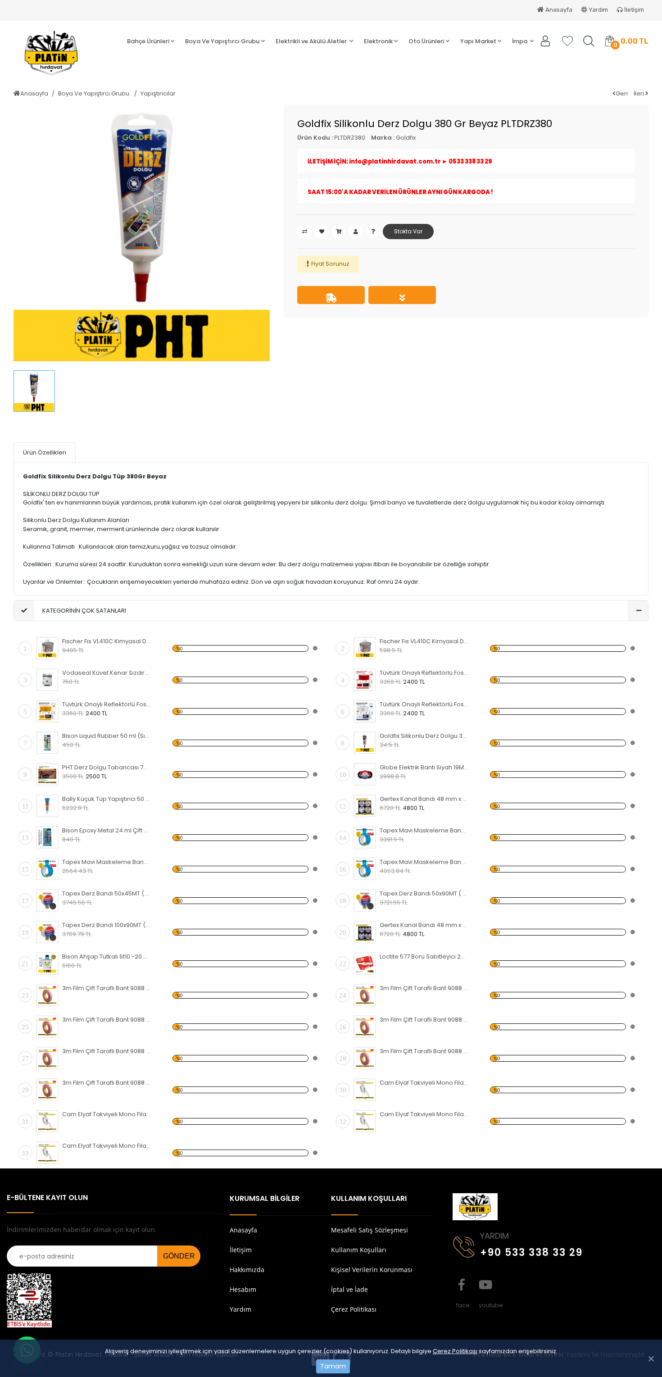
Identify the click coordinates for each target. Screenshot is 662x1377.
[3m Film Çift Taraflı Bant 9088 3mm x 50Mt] (47, 995)
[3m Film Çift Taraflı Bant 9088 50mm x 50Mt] (47, 1090)
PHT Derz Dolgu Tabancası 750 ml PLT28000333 (106, 767)
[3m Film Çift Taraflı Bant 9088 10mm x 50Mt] (47, 1027)
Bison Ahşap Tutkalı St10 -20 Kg (106, 956)
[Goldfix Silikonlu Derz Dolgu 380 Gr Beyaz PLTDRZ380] (365, 743)
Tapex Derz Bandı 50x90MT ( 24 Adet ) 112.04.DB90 (424, 893)
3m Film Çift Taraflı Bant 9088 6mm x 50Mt (424, 988)
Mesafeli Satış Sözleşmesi (369, 1230)
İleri (639, 93)
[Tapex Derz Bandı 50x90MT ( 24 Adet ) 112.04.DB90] (365, 900)
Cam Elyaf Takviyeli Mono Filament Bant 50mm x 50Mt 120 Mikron (424, 1114)
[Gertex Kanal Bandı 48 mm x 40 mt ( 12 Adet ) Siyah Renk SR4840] (365, 932)
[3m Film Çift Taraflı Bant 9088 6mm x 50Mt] (365, 995)
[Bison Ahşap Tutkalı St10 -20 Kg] (47, 963)
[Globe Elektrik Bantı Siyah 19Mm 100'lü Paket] (365, 774)
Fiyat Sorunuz (330, 263)
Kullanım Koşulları (358, 1249)
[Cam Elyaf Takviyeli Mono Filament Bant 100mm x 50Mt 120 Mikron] (47, 1153)
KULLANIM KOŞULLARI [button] (369, 1198)
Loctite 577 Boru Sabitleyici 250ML (424, 956)
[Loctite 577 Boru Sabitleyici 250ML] (365, 963)
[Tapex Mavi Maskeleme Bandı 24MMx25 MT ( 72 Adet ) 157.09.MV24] (365, 869)
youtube (484, 1285)
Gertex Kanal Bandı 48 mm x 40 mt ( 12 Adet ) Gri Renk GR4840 (424, 799)
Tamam (333, 1366)
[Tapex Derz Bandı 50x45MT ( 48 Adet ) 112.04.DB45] (47, 900)
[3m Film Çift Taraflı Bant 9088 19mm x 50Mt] (47, 1058)
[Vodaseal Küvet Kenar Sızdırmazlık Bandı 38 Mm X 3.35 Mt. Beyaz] (47, 680)
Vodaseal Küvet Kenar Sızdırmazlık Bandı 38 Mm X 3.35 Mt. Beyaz (106, 672)
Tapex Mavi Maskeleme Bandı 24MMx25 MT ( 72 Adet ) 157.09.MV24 (424, 862)
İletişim (633, 9)
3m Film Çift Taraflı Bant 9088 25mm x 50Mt (424, 1051)
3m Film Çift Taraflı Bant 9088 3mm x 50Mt (106, 988)
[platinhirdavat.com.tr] (61, 53)
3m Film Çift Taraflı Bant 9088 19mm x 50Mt (106, 1051)
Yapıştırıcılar (158, 93)
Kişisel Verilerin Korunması (372, 1269)
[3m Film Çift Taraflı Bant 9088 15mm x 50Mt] (365, 1027)
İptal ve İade (349, 1289)
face (462, 1285)
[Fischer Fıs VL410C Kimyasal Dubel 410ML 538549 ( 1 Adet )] (365, 648)
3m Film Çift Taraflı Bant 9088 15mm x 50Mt (424, 1019)
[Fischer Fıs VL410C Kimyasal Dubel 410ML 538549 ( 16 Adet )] (47, 648)
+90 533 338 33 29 (531, 1252)
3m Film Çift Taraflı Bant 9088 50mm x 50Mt (106, 1082)
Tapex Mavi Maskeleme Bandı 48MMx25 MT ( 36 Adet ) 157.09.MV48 (424, 830)
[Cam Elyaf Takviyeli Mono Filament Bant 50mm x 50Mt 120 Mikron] (365, 1121)
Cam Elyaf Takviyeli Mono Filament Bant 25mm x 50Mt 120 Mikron (424, 1082)
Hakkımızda (247, 1269)
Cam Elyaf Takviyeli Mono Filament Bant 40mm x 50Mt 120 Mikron (106, 1114)
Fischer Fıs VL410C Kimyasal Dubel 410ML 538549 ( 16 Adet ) (106, 641)
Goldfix (406, 137)
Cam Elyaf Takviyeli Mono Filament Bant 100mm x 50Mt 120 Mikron (106, 1145)
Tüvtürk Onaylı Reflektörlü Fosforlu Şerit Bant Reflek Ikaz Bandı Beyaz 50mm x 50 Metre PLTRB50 (424, 704)
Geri (622, 93)
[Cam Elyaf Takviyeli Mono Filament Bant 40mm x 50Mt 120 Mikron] (47, 1121)
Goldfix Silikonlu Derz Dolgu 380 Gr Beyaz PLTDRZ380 (424, 736)
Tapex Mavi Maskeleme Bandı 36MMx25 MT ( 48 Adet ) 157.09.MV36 (106, 862)
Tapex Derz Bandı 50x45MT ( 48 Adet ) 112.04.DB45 (106, 893)
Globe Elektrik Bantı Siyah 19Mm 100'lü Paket (424, 767)
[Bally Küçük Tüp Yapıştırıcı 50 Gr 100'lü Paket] (47, 806)
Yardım (597, 9)
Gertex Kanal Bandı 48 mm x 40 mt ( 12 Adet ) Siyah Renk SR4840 (424, 925)
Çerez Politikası (455, 1351)
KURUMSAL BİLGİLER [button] (264, 1198)
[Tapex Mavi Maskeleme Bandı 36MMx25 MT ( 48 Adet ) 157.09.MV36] (47, 869)
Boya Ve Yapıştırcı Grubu (94, 93)
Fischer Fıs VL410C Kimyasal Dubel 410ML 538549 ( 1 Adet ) (424, 641)
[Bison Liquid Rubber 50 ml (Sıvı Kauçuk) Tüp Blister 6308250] (47, 743)
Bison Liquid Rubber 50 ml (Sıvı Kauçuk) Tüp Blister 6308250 (106, 736)
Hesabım (243, 1289)
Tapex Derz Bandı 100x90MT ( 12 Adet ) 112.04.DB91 (106, 925)
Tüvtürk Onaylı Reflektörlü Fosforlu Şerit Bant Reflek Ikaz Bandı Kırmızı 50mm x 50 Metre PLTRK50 (424, 672)
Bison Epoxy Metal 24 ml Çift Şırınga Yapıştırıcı (106, 830)
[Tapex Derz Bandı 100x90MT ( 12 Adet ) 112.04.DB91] (47, 932)
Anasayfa (558, 9)
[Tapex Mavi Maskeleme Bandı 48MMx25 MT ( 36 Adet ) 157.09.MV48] (365, 837)
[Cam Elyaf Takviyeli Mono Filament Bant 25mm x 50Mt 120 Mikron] (365, 1090)
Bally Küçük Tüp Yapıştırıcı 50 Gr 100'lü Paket (106, 799)
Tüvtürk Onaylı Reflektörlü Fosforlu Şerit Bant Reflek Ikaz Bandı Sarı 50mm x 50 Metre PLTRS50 (106, 704)
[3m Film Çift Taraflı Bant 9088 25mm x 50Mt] (365, 1058)
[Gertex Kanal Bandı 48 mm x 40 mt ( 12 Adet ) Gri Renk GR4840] (365, 806)
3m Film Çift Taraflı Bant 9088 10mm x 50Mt (106, 1019)
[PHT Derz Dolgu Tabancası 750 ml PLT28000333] (47, 774)
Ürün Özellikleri (44, 452)
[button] (151, 41)
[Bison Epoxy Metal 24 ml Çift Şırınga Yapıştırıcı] (47, 837)
